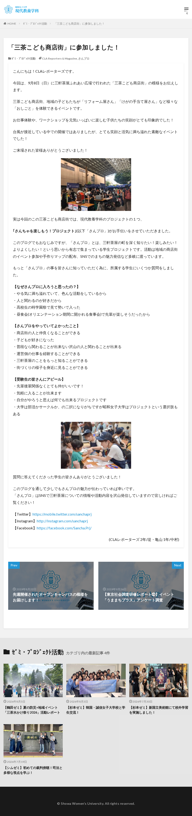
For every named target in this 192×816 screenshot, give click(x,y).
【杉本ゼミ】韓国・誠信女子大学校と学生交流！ (95, 709)
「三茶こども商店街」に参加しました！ (79, 23)
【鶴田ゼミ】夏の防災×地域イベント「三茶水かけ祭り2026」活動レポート (32, 709)
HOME (11, 23)
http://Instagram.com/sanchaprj (62, 521)
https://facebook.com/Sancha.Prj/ (64, 528)
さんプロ (83, 58)
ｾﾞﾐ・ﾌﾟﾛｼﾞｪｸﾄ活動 (35, 23)
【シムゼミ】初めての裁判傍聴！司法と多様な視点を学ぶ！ (33, 770)
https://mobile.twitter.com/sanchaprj (62, 514)
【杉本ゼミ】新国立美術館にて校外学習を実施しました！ (158, 709)
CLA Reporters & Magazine (59, 58)
